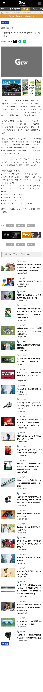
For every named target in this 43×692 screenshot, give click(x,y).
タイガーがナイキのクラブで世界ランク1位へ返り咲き (27, 12)
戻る (6, 22)
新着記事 (8, 12)
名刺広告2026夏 (15, 9)
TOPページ (4, 9)
